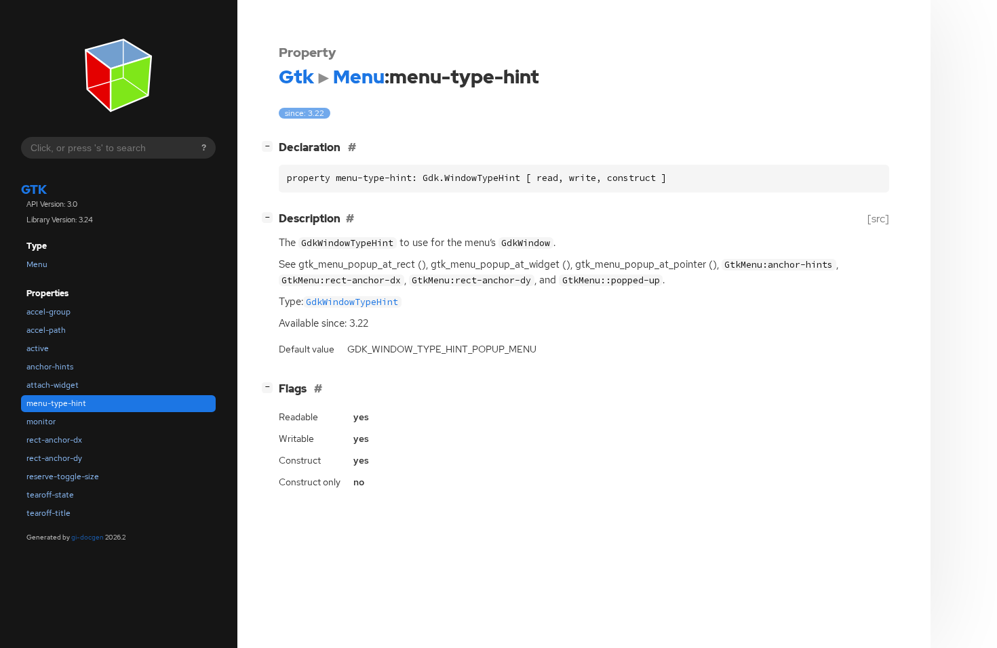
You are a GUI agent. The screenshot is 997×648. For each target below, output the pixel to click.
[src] (878, 218)
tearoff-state (50, 494)
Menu (36, 264)
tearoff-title (48, 513)
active (37, 348)
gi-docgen (87, 537)
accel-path (46, 330)
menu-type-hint (56, 403)
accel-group (48, 311)
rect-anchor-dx (54, 439)
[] (270, 145)
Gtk (34, 189)
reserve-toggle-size (62, 476)
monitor (41, 421)
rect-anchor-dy (54, 458)
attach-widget (52, 385)
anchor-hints (49, 366)
